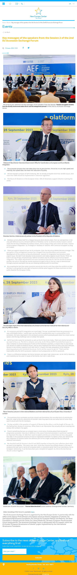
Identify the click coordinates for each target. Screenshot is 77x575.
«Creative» (45, 574)
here (32, 512)
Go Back (7, 32)
